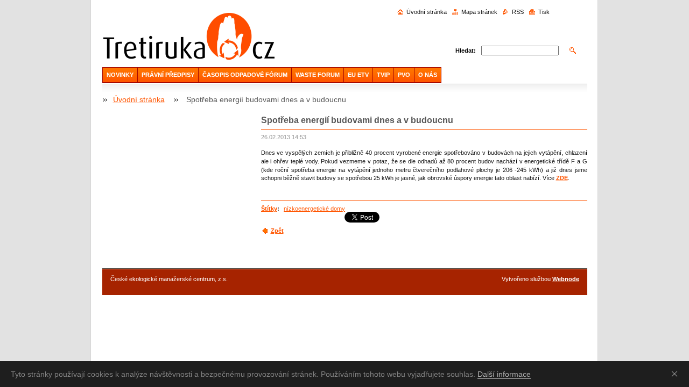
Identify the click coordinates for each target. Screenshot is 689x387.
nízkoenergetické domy (314, 208)
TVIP (383, 74)
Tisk (544, 12)
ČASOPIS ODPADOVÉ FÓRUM (244, 74)
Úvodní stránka (426, 12)
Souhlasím (676, 373)
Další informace (504, 374)
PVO (404, 74)
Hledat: (465, 50)
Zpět (277, 230)
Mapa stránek (479, 12)
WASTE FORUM (318, 74)
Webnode (565, 279)
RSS (518, 12)
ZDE (562, 178)
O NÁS (427, 74)
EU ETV (358, 74)
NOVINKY (120, 74)
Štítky (269, 208)
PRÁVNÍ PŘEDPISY (168, 74)
